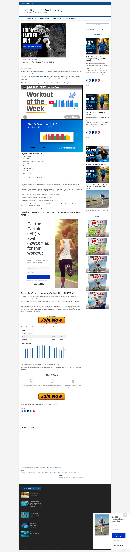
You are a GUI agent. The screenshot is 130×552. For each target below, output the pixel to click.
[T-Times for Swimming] (25, 523)
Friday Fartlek (61, 67)
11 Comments (33, 535)
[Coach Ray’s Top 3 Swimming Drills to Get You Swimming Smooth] (25, 501)
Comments (31, 488)
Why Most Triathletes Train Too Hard (96, 164)
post (59, 78)
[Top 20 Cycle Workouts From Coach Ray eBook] (97, 282)
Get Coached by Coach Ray (42, 18)
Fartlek (23, 67)
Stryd (71, 67)
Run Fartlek (66, 67)
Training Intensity (35, 493)
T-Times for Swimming (33, 524)
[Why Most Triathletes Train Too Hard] (97, 154)
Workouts (56, 18)
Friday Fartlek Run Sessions (43, 76)
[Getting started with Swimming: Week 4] (25, 513)
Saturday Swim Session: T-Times (35, 532)
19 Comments (33, 519)
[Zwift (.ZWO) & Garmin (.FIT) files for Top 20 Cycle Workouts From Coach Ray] (97, 264)
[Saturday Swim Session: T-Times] (25, 531)
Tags (38, 488)
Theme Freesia (45, 547)
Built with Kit (39, 284)
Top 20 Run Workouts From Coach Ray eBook (97, 252)
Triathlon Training (33, 59)
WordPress (51, 547)
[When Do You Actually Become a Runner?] (97, 102)
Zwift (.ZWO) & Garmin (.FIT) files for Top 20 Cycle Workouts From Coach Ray (97, 270)
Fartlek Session (41, 67)
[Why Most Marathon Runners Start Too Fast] (97, 199)
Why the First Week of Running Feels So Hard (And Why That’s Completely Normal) (97, 186)
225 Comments (34, 495)
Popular (24, 488)
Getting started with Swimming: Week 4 (34, 515)
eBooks (29, 18)
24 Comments (33, 508)
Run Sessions (24, 59)
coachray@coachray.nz (27, 205)
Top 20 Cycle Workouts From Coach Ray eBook (97, 288)
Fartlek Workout (54, 67)
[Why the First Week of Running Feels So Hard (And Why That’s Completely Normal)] (97, 174)
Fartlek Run (35, 67)
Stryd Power (74, 67)
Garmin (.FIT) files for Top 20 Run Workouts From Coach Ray (95, 234)
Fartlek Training (47, 67)
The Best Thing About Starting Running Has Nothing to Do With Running (96, 59)
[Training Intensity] (25, 493)
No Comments (25, 64)
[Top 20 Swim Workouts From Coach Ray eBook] (97, 300)
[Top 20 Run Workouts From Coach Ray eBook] (97, 246)
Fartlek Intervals (29, 67)
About (23, 18)
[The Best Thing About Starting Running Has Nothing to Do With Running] (97, 46)
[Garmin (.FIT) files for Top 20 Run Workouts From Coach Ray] (97, 228)
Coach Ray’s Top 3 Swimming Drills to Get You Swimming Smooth (35, 504)
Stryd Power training (28, 68)
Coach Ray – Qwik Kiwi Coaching (42, 10)
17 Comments (33, 527)
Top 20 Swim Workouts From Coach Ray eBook (97, 306)
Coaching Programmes (69, 18)
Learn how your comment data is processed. (51, 467)
